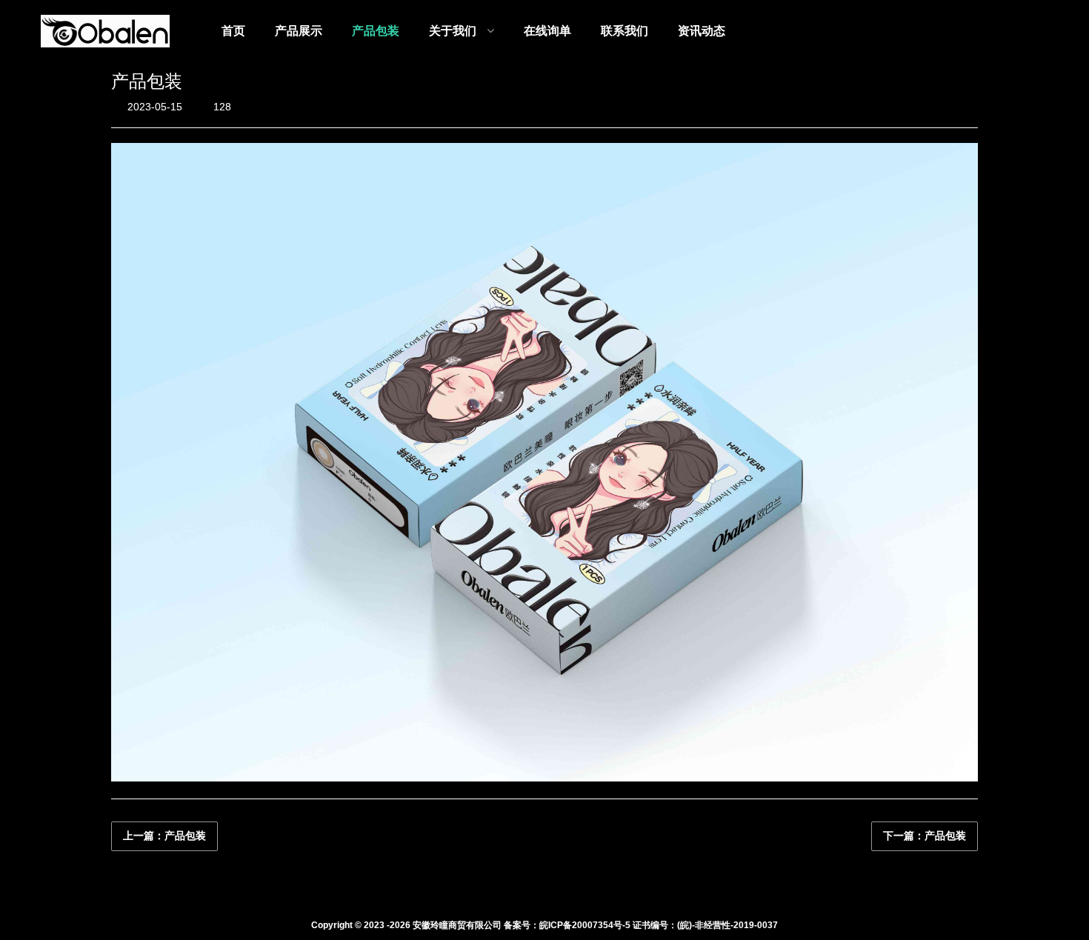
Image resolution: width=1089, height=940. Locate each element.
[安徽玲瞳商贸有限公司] (105, 31)
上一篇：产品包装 (164, 835)
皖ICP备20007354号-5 (584, 925)
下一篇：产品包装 (924, 835)
